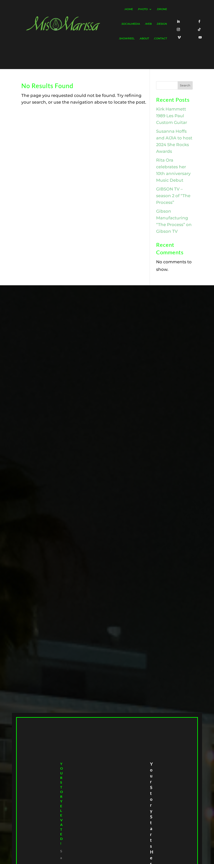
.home (128, 9)
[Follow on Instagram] (179, 30)
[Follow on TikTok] (200, 30)
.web (148, 23)
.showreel (127, 38)
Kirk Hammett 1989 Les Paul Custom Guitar (171, 116)
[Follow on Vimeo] (180, 38)
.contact (160, 38)
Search (185, 85)
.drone (162, 9)
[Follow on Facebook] (200, 22)
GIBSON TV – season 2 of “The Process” (173, 195)
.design (161, 23)
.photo (143, 9)
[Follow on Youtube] (200, 38)
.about (144, 38)
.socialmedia (130, 23)
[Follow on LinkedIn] (179, 22)
